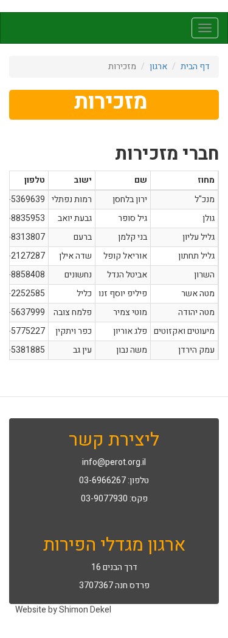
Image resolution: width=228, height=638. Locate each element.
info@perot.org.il (114, 462)
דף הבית (195, 66)
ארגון (158, 66)
